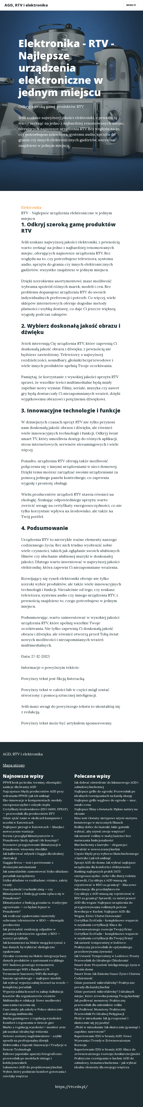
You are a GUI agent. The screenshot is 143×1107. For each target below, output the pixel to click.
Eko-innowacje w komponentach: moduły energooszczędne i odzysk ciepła (32, 802)
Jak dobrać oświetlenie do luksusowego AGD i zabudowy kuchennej (106, 785)
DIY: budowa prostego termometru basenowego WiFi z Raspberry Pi (28, 967)
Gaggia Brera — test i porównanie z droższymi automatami (28, 865)
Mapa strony (14, 765)
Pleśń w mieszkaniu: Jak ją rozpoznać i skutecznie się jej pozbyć (101, 1020)
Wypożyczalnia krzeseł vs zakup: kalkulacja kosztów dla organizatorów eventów (33, 994)
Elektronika (31, 207)
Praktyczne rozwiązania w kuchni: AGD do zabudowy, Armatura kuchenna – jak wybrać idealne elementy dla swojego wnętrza (105, 1062)
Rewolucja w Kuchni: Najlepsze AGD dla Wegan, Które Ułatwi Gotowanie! (102, 914)
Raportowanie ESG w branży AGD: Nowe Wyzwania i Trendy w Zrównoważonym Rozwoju (103, 1040)
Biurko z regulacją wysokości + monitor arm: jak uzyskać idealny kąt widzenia (34, 1029)
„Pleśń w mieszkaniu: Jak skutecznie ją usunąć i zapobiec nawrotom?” (107, 1029)
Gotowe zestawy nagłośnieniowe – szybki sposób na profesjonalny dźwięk (32, 1038)
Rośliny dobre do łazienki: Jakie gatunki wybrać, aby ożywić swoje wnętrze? (101, 829)
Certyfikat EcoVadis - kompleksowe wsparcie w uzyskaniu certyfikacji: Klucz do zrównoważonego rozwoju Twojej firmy (106, 924)
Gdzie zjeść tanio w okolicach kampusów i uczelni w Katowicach (32, 820)
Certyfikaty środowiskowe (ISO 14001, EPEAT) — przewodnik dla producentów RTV (35, 811)
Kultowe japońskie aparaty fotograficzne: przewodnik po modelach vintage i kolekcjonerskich (32, 1058)
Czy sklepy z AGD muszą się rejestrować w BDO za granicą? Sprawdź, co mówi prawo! (105, 896)
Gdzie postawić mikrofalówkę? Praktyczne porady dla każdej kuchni (104, 985)
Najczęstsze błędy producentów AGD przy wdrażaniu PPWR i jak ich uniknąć (33, 793)
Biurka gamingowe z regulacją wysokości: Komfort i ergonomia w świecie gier (32, 1020)
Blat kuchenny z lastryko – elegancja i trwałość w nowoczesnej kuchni (100, 847)
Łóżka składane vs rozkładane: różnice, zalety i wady (35, 882)
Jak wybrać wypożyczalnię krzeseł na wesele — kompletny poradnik (36, 985)
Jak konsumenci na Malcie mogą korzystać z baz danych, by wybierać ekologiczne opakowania (34, 947)
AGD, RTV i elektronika (26, 5)
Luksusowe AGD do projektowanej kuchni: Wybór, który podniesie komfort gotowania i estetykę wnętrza (34, 1071)
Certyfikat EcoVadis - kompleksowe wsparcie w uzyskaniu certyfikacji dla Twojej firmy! (106, 936)
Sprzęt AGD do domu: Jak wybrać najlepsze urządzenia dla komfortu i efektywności (105, 865)
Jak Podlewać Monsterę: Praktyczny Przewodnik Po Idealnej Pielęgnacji (99, 1011)
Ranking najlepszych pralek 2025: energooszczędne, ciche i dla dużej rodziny (105, 874)
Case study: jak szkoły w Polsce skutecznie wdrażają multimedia (33, 1011)
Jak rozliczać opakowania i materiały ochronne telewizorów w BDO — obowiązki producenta (33, 920)
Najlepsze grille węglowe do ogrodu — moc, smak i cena (105, 802)
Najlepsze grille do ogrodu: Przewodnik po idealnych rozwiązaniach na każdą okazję (104, 793)
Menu (130, 5)
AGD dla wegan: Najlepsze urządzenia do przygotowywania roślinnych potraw (103, 905)
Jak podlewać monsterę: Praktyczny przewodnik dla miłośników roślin (99, 1003)
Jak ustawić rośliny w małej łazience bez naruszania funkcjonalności (102, 838)
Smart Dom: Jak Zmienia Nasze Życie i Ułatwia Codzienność (107, 976)
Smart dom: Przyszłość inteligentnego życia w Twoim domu (107, 967)
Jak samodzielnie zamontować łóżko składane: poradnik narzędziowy (36, 874)
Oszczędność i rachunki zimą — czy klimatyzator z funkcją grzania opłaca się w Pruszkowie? (33, 893)
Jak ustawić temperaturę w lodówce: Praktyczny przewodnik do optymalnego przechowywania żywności (103, 947)
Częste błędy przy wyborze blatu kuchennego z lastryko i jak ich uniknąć (106, 856)
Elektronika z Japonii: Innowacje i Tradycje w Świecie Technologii (35, 1047)
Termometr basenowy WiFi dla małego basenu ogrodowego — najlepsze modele (32, 976)
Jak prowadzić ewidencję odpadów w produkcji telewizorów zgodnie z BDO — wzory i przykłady (31, 933)
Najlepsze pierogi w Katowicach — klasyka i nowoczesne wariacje (33, 829)
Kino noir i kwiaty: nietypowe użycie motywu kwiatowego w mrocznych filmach (105, 820)
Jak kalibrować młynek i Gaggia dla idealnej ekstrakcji (33, 856)
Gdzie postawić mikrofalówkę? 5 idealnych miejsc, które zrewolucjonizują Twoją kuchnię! (107, 994)
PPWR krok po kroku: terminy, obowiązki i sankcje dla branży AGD (32, 785)
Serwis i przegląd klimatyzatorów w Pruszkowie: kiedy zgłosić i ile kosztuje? (31, 838)
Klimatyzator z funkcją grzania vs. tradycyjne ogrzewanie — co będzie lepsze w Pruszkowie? (35, 907)
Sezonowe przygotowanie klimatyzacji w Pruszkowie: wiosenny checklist (32, 847)
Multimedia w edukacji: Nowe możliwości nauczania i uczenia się (32, 1003)
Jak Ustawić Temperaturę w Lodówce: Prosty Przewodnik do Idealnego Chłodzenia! (106, 958)
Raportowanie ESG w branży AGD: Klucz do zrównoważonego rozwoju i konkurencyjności (107, 1051)
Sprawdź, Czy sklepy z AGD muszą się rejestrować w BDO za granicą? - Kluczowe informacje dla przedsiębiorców (105, 884)
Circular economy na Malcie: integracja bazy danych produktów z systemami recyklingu (34, 958)
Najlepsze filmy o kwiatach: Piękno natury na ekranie (106, 811)
